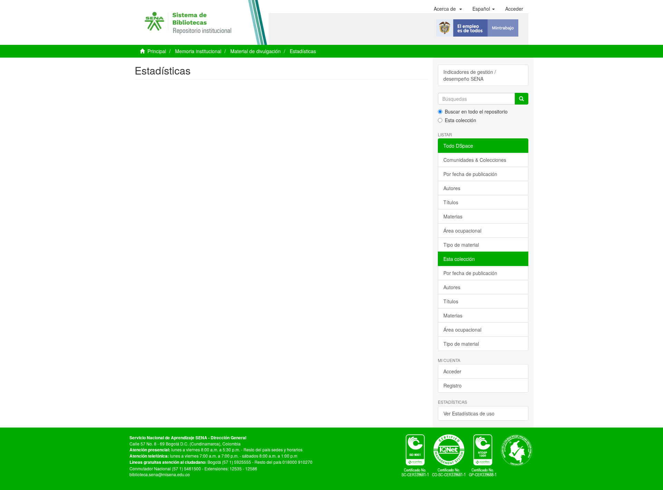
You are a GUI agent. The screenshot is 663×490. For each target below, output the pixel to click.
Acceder (452, 371)
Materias (452, 216)
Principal (156, 51)
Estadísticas (303, 51)
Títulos (450, 202)
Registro (452, 385)
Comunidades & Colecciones (474, 159)
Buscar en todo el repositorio (476, 111)
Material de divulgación (255, 51)
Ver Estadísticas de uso (468, 413)
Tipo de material (461, 244)
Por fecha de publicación (470, 173)
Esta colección (460, 120)
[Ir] (521, 99)
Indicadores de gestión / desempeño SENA (469, 75)
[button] (448, 8)
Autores (451, 188)
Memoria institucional (198, 51)
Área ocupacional (462, 230)
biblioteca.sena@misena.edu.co (159, 474)
